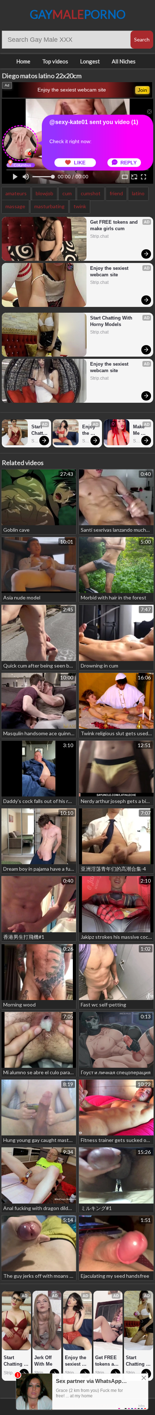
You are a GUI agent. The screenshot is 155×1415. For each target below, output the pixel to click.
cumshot (91, 193)
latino (138, 193)
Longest (90, 61)
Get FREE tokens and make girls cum (114, 225)
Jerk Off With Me (43, 1361)
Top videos (55, 61)
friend (116, 193)
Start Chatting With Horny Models (112, 321)
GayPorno (77, 14)
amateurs (16, 193)
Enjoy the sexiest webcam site (71, 90)
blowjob (44, 193)
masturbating (49, 206)
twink (80, 206)
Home (23, 61)
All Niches (124, 61)
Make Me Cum (139, 430)
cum (67, 193)
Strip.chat (99, 236)
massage (15, 206)
